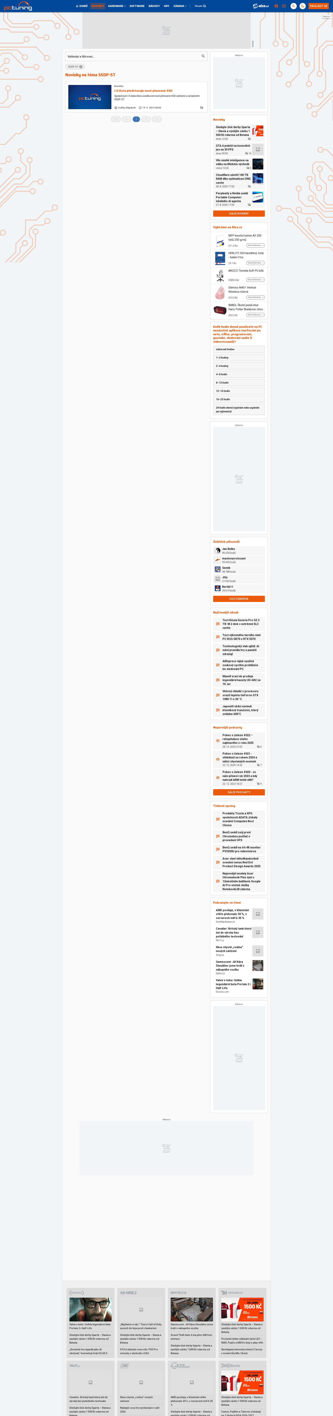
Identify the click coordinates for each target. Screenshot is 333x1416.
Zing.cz (220, 955)
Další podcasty (239, 792)
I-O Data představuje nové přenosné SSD (143, 91)
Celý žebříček (238, 598)
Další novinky (239, 213)
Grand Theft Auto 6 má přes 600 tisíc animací (191, 1337)
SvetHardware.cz (225, 921)
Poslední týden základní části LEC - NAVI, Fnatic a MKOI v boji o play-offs (242, 1340)
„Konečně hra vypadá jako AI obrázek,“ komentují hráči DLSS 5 (88, 1351)
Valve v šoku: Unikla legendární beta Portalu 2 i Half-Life (233, 984)
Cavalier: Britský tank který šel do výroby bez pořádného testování (233, 932)
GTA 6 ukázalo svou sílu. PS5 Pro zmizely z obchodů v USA (139, 1351)
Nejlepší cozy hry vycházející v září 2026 (139, 1409)
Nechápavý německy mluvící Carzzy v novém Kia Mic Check (241, 1351)
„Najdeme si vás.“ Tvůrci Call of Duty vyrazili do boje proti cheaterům (140, 1326)
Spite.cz (220, 973)
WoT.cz (220, 940)
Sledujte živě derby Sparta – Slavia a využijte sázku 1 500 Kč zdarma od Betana (90, 1339)
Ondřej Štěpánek (127, 108)
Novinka (118, 86)
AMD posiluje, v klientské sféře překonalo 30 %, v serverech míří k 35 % (232, 914)
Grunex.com (222, 991)
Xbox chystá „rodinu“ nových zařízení (229, 949)
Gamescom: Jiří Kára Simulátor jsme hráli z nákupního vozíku (230, 965)
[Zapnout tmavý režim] (303, 6)
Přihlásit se (318, 6)
